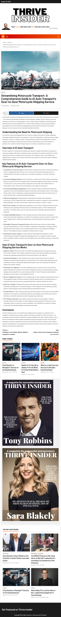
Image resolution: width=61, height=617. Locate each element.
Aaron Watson (6, 105)
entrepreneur (34, 553)
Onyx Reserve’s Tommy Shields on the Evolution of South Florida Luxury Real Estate (16, 558)
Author (42, 565)
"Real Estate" (6, 553)
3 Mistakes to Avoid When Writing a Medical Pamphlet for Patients (15, 332)
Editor (33, 374)
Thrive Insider (16, 562)
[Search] (58, 36)
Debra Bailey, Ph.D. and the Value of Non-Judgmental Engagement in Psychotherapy (43, 592)
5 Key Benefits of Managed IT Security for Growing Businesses (10, 367)
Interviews (40, 553)
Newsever (36, 615)
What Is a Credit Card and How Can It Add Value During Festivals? (49, 367)
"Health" (33, 587)
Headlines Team (45, 597)
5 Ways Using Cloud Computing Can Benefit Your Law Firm (46, 332)
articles (3, 92)
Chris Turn (15, 372)
